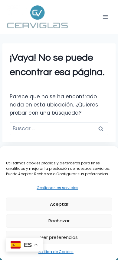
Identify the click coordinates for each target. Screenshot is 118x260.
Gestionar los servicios (57, 187)
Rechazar (59, 220)
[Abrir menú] (105, 16)
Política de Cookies (56, 251)
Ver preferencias (59, 237)
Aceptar (59, 204)
